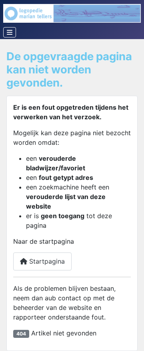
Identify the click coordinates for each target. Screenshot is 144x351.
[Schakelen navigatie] (9, 32)
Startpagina (46, 261)
